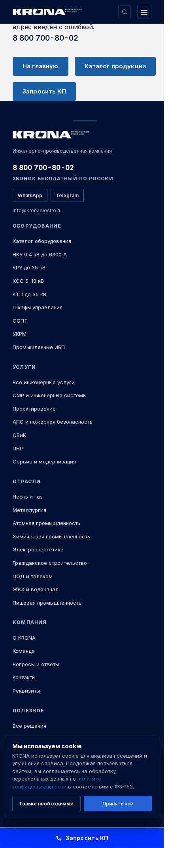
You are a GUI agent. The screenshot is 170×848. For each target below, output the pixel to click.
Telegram (67, 195)
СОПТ (20, 321)
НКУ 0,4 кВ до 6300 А (40, 254)
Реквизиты (26, 690)
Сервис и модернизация (44, 461)
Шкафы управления (37, 307)
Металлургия (29, 510)
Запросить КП (44, 91)
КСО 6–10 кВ (28, 281)
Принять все (117, 804)
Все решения (29, 726)
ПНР (18, 448)
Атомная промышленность (46, 523)
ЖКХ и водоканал (36, 589)
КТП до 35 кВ (29, 294)
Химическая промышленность (51, 536)
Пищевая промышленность (47, 603)
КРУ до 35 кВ (29, 267)
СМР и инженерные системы (50, 395)
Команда (24, 651)
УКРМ (19, 334)
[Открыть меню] (144, 12)
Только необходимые (46, 804)
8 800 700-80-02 (45, 38)
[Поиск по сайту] (124, 12)
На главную (41, 66)
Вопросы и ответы (36, 664)
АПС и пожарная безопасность (53, 421)
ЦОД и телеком (33, 576)
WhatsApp (30, 195)
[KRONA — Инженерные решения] (48, 12)
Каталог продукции (115, 66)
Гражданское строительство (50, 563)
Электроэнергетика (38, 549)
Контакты (24, 677)
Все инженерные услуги (44, 382)
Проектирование (34, 408)
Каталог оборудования (42, 241)
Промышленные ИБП (39, 347)
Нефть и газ (28, 496)
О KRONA (24, 638)
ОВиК (19, 435)
